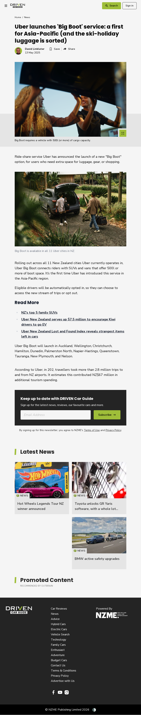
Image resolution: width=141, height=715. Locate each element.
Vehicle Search (60, 634)
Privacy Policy (113, 430)
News (27, 17)
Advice (55, 619)
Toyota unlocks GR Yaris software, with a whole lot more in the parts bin (95, 508)
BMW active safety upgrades (97, 559)
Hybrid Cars (58, 624)
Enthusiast (58, 650)
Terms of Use (92, 430)
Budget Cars (59, 660)
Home (18, 17)
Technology (58, 640)
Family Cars (58, 645)
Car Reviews (59, 609)
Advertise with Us (63, 681)
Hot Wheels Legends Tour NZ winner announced (42, 488)
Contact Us (58, 665)
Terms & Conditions (63, 671)
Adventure (58, 655)
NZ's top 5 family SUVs (39, 312)
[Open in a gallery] (122, 133)
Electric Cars (59, 629)
